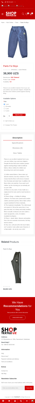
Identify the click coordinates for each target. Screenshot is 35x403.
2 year (7, 108)
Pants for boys (24, 22)
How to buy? (4, 356)
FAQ (2, 353)
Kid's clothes (9, 22)
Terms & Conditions (6, 361)
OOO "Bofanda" (15, 77)
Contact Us (4, 371)
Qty (4, 116)
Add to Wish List (9, 121)
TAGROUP (17, 397)
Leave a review (22, 69)
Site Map (3, 373)
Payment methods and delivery (10, 359)
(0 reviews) (14, 69)
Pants (16, 22)
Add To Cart (18, 115)
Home (2, 22)
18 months (8, 106)
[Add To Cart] (31, 288)
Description (17, 138)
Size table (17, 153)
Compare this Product (11, 125)
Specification (17, 143)
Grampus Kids (7, 250)
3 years (7, 110)
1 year (7, 104)
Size (5, 101)
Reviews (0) (18, 148)
